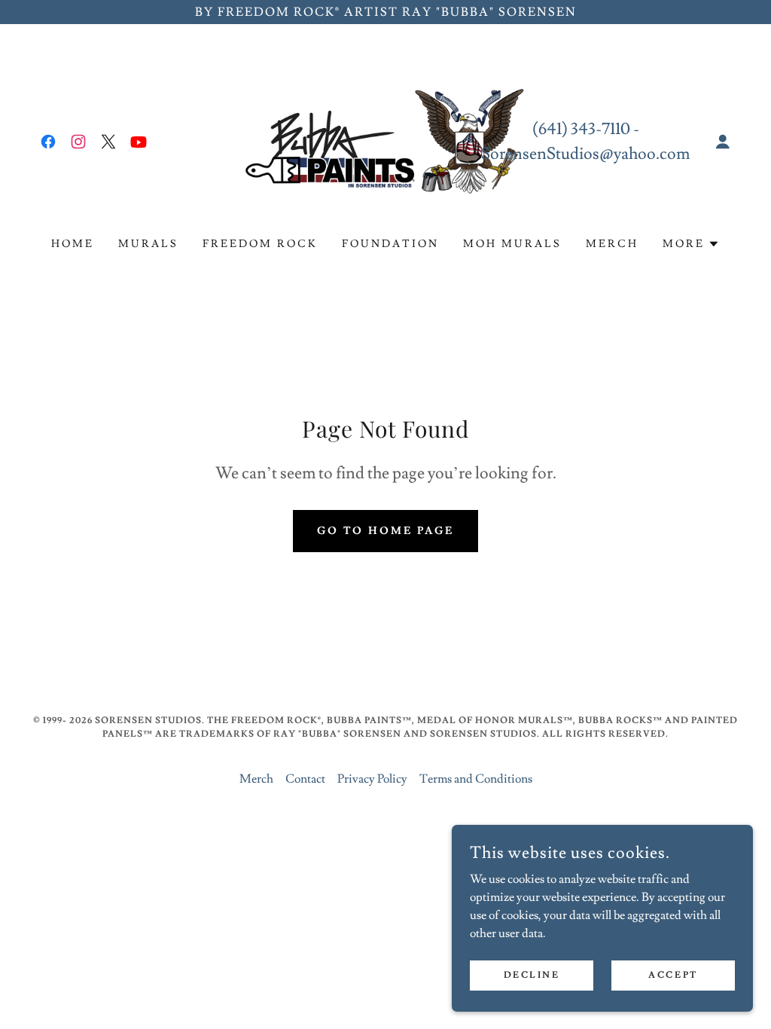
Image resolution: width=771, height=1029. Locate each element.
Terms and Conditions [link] (475, 778)
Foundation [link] (390, 244)
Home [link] (72, 244)
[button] (723, 142)
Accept (672, 975)
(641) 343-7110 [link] (581, 129)
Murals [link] (148, 244)
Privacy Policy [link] (372, 778)
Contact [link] (305, 778)
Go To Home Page (386, 531)
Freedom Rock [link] (260, 244)
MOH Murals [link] (512, 244)
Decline (532, 975)
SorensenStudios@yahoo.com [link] (585, 154)
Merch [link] (612, 244)
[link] (48, 142)
